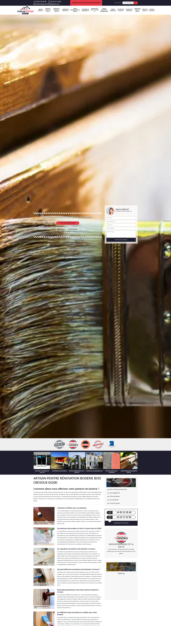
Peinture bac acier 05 (152, 10)
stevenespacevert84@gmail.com (47, 4)
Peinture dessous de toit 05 (48, 10)
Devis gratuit (61, 229)
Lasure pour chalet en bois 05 (137, 10)
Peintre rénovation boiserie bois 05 (104, 10)
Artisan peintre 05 (40, 10)
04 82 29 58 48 (41, 2)
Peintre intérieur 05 (113, 10)
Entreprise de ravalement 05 (85, 10)
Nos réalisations (67, 223)
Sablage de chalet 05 (145, 10)
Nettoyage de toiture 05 (120, 10)
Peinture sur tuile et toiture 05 (95, 10)
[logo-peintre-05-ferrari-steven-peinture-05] (25, 10)
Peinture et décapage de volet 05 (57, 10)
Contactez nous (73, 229)
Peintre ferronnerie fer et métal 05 (75, 10)
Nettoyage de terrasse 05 (129, 10)
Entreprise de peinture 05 (65, 10)
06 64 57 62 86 (55, 2)
